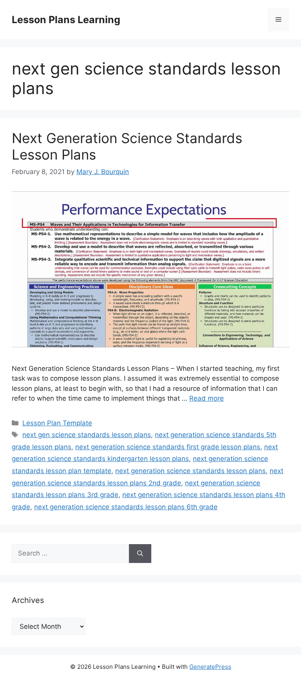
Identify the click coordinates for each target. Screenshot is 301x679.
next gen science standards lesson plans (86, 435)
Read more (206, 398)
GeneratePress (210, 666)
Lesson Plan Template (57, 423)
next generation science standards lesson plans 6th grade (126, 507)
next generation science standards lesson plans (190, 471)
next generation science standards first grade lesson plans (167, 447)
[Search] (140, 553)
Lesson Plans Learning (66, 19)
